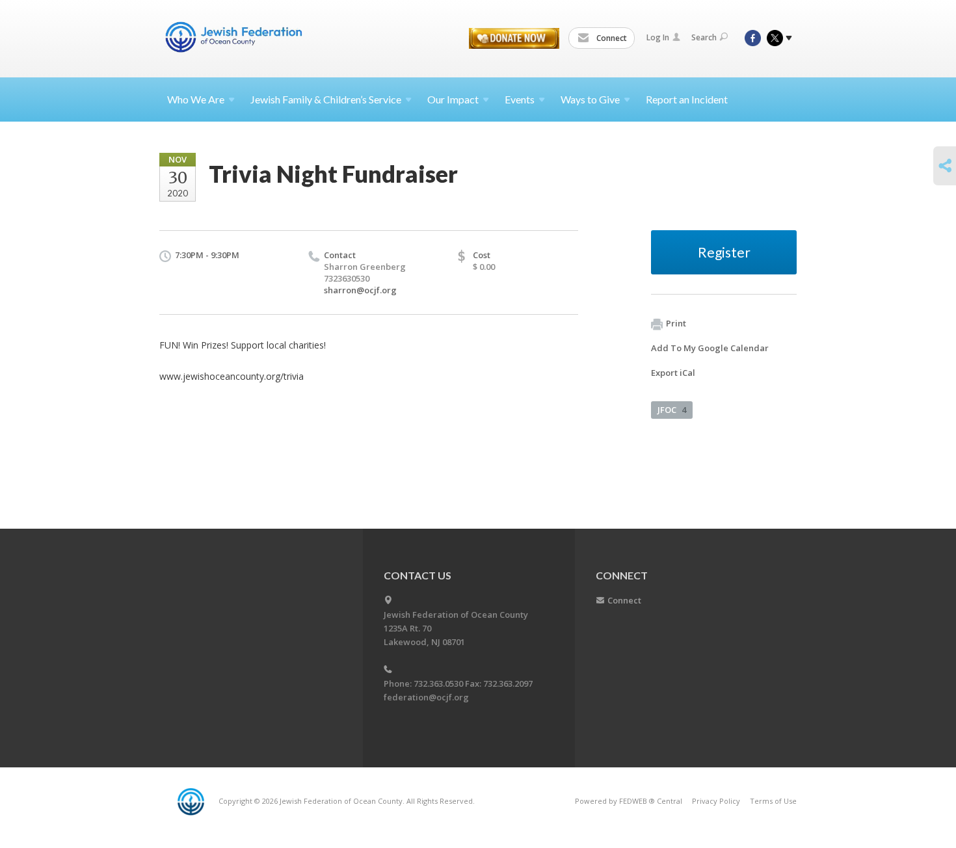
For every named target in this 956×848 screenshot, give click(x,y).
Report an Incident (687, 99)
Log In (657, 37)
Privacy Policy (716, 801)
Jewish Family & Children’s (325, 99)
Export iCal (673, 372)
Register (724, 252)
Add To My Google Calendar (710, 348)
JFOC (671, 410)
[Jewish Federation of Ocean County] (236, 37)
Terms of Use (773, 801)
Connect (610, 38)
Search (704, 37)
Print (676, 323)
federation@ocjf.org (426, 697)
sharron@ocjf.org (360, 290)
